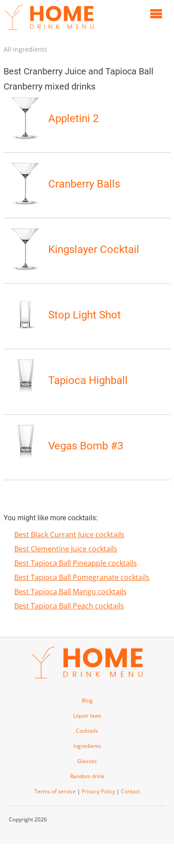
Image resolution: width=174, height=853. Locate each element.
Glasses (87, 761)
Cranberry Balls (84, 184)
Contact (130, 791)
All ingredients (25, 49)
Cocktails (87, 731)
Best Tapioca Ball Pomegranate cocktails (81, 577)
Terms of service (55, 791)
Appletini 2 (73, 118)
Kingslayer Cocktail (93, 249)
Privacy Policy (98, 791)
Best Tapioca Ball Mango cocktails (70, 591)
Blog (87, 700)
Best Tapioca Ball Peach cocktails (69, 606)
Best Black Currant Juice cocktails (69, 534)
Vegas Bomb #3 (85, 446)
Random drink (87, 776)
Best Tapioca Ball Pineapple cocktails (75, 563)
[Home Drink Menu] (49, 32)
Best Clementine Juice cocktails (65, 549)
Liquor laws (87, 715)
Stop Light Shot (84, 315)
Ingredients (87, 746)
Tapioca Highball (88, 380)
